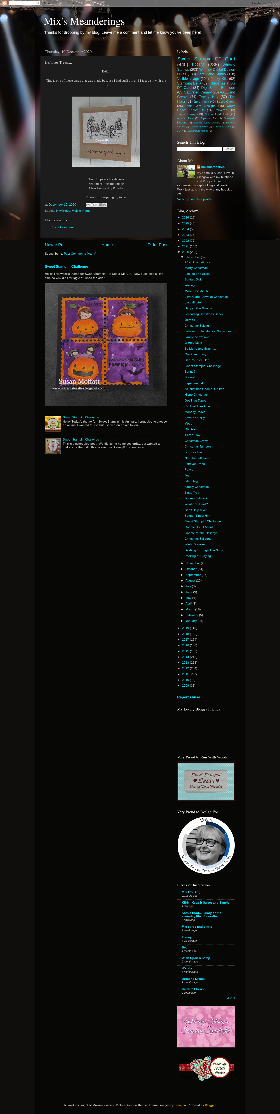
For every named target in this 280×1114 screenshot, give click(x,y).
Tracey (187, 937)
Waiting (190, 285)
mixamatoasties (213, 167)
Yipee (188, 423)
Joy (187, 475)
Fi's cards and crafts (197, 926)
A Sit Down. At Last (198, 262)
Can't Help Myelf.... (198, 510)
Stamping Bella (189, 83)
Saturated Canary (198, 92)
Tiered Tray (192, 435)
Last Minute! (193, 302)
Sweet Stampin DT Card (206, 59)
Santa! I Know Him (197, 515)
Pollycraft (221, 110)
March (190, 609)
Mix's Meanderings (84, 21)
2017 (186, 639)
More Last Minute (197, 291)
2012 (186, 668)
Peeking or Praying (198, 556)
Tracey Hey (208, 97)
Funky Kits (219, 79)
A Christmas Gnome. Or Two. (205, 389)
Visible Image (81, 210)
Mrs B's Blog (191, 892)
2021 (186, 246)
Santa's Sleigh (194, 279)
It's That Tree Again (198, 406)
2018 (186, 634)
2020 (186, 252)
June (189, 592)
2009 (186, 685)
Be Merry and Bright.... (200, 348)
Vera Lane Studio (211, 74)
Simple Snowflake (197, 337)
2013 (186, 662)
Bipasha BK (208, 118)
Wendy (187, 968)
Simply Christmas (197, 486)
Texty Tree (192, 492)
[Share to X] (96, 205)
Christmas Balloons (198, 538)
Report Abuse (188, 697)
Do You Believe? (196, 498)
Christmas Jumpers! (198, 446)
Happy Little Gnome (198, 308)
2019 (186, 628)
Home (107, 244)
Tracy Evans (186, 114)
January (192, 620)
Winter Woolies (195, 544)
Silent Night (192, 481)
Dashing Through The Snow (204, 550)
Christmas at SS (222, 126)
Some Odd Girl (216, 114)
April (189, 603)
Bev (184, 947)
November (193, 563)
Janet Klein (201, 101)
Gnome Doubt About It (200, 527)
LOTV (198, 64)
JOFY (180, 130)
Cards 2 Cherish (194, 989)
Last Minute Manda (198, 130)
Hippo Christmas (196, 394)
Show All (231, 998)
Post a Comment (62, 227)
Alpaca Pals (185, 118)
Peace (189, 469)
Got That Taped (195, 400)
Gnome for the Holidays (201, 533)
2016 (186, 645)
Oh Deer (190, 429)
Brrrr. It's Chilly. (195, 418)
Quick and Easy (195, 354)
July (189, 586)
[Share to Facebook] (100, 205)
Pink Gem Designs (200, 106)
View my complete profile (194, 199)
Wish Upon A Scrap (196, 958)
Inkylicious (63, 210)
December (193, 257)
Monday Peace (195, 412)
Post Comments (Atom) (80, 253)
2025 (186, 223)
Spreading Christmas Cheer (204, 314)
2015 (186, 651)
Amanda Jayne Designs (206, 122)
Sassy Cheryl (226, 101)
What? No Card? (196, 504)
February (192, 615)
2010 (186, 680)
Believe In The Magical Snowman (208, 331)
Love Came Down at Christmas (206, 296)
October (192, 569)
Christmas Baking (197, 325)
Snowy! (190, 377)
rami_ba (180, 1105)
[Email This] (88, 205)
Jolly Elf (190, 319)
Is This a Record (196, 452)
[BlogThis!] (92, 205)
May (189, 597)
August (191, 580)
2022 (186, 240)
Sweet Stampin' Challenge (66, 266)
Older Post (157, 244)
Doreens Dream (193, 978)
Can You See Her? (197, 360)
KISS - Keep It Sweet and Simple (205, 902)
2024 (186, 229)
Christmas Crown (196, 440)
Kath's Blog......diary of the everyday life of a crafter (201, 914)
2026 (186, 217)
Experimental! (194, 383)
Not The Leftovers (197, 458)
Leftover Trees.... (196, 463)
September (194, 574)
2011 (185, 674)
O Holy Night (193, 342)
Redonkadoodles (199, 126)
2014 (186, 657)
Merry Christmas (196, 268)
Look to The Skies (197, 273)
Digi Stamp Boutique (218, 88)
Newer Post (56, 244)
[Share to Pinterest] (104, 205)
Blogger (210, 1105)
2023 (186, 234)
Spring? (190, 371)
